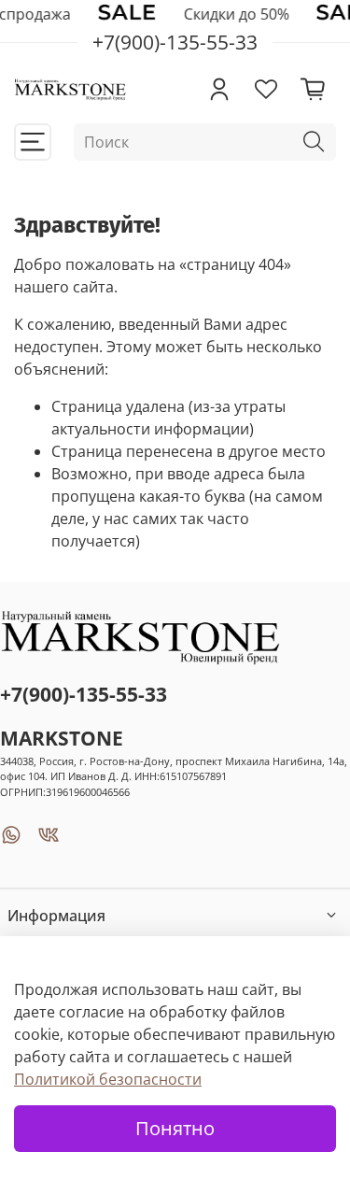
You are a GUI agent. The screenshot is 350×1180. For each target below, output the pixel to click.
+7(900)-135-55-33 (83, 694)
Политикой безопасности (108, 1079)
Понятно (175, 1128)
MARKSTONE (61, 738)
